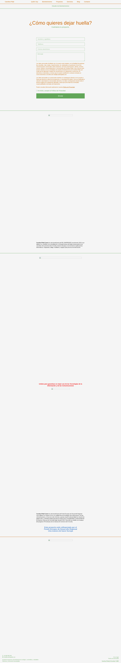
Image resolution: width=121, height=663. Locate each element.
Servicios (70, 2)
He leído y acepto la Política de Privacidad (52, 91)
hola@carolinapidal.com (9, 657)
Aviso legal (116, 657)
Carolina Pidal (9, 2)
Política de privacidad (113, 658)
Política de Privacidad (69, 87)
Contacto (87, 2)
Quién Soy (34, 2)
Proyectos (59, 2)
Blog (78, 2)
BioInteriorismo (47, 2)
